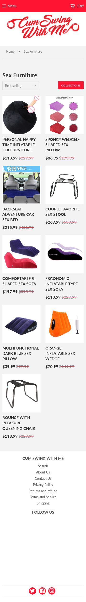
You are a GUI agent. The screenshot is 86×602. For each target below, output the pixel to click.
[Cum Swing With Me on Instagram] (51, 590)
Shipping (43, 503)
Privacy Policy (43, 485)
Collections (71, 85)
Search (43, 466)
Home (10, 51)
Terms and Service (43, 497)
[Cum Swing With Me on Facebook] (42, 590)
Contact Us (43, 478)
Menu (12, 6)
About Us (43, 472)
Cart (80, 6)
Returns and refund (43, 491)
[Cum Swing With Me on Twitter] (32, 590)
